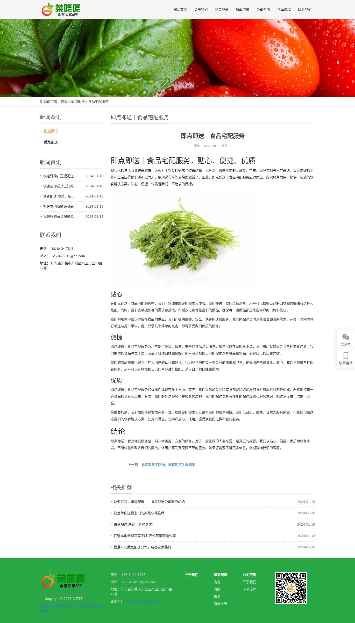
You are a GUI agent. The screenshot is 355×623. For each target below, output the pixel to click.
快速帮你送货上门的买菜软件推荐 (139, 513)
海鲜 (217, 589)
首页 (64, 101)
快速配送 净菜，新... (58, 196)
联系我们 (305, 10)
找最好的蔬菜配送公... (60, 216)
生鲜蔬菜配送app (65, 606)
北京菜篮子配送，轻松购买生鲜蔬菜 (168, 465)
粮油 (217, 596)
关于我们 (201, 10)
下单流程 (284, 10)
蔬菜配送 (221, 10)
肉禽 (217, 582)
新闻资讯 (242, 10)
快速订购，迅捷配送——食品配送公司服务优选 (149, 502)
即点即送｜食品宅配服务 (89, 101)
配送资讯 (51, 131)
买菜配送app (88, 606)
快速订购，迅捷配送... (60, 176)
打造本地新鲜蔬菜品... (60, 206)
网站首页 (180, 10)
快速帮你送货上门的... (60, 186)
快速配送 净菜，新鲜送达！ (134, 524)
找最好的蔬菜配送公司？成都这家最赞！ (144, 547)
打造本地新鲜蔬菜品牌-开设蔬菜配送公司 (145, 536)
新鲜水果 (220, 604)
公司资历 (263, 10)
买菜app (46, 606)
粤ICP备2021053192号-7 (143, 601)
